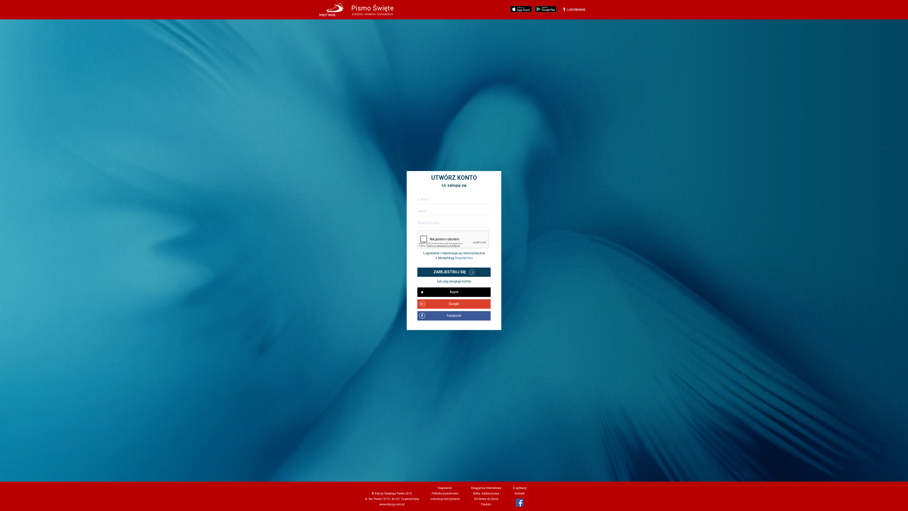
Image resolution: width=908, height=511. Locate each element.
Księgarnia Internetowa (486, 488)
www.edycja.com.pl (392, 504)
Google (454, 304)
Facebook (454, 315)
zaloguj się (457, 185)
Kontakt (520, 493)
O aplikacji (520, 488)
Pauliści (486, 504)
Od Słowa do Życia (486, 499)
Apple (454, 292)
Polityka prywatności (445, 493)
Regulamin (445, 488)
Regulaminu (464, 258)
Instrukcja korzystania (445, 499)
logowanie (576, 9)
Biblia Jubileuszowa (486, 493)
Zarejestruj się (449, 272)
